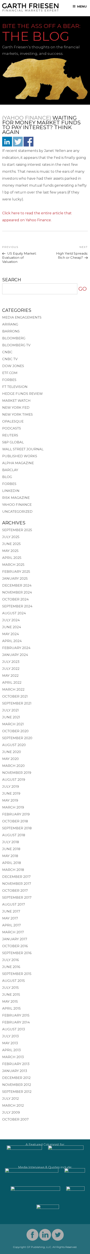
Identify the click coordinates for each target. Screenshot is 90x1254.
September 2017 (16, 897)
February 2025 (16, 571)
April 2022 (11, 682)
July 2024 (11, 620)
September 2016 (16, 953)
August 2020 (14, 745)
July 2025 (10, 537)
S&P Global (13, 442)
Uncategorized (17, 511)
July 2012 (10, 1098)
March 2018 (13, 870)
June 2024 (11, 627)
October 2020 (15, 731)
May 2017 (10, 918)
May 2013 (10, 1043)
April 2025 (11, 558)
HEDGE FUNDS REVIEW (22, 394)
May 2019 (10, 800)
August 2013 (13, 1029)
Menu (82, 6)
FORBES (9, 484)
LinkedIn (10, 491)
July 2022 (10, 669)
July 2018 (10, 842)
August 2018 (13, 835)
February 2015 (15, 1015)
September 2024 (17, 606)
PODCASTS (11, 428)
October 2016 (15, 946)
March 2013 (13, 1057)
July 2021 (10, 710)
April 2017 (11, 925)
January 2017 (14, 939)
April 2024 (12, 641)
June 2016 (11, 967)
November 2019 (16, 773)
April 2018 (11, 863)
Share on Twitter (18, 141)
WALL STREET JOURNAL (22, 449)
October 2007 (15, 1119)
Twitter (58, 1235)
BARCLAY (10, 470)
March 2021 (13, 724)
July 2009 (11, 1112)
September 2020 (17, 738)
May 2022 (10, 675)
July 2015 (10, 988)
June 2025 (11, 544)
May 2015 (10, 1001)
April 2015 (11, 1008)
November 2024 (17, 592)
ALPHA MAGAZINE (18, 463)
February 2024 (16, 648)
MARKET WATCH (16, 400)
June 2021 (11, 717)
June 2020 (11, 752)
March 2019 (13, 807)
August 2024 (14, 613)
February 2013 (15, 1064)
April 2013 (11, 1050)
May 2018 (10, 856)
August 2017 (13, 904)
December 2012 (16, 1078)
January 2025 (15, 578)
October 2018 (15, 821)
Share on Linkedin (7, 141)
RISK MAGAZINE (16, 498)
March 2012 (13, 1105)
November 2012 (16, 1085)
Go (82, 289)
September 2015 (16, 974)
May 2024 (10, 634)
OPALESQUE (13, 421)
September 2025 (17, 530)
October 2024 (15, 599)
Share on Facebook (28, 141)
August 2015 (13, 981)
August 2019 (13, 779)
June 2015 (11, 994)
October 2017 (15, 890)
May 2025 (10, 551)
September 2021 (16, 703)
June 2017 (11, 911)
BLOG (7, 477)
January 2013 (14, 1071)
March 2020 (13, 766)
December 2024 (16, 585)
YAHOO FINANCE (17, 505)
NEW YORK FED (15, 407)
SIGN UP (45, 378)
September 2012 (16, 1092)
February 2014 (16, 1022)
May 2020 (10, 759)
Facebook (32, 1235)
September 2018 (17, 828)
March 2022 (13, 689)
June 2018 (11, 849)
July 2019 (10, 786)
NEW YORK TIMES (17, 414)
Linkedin (45, 1235)
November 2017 (16, 884)
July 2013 (10, 1036)
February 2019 (16, 814)
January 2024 (15, 655)
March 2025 (13, 565)
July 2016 (10, 960)
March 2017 (13, 932)
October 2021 (15, 696)
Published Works (19, 456)
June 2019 (11, 793)
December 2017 (16, 877)
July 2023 (10, 662)
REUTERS (10, 435)
